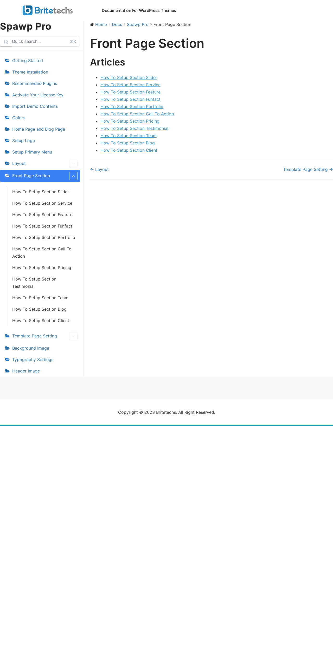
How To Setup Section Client (40, 320)
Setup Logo (23, 140)
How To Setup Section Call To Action (42, 252)
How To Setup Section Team (40, 297)
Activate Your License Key (37, 94)
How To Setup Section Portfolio (43, 237)
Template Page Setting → (308, 169)
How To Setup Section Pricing (41, 267)
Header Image (26, 370)
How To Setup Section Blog (39, 309)
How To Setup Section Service (42, 203)
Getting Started (27, 60)
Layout (19, 163)
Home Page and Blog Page (38, 129)
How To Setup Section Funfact (42, 226)
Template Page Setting (34, 335)
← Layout (99, 169)
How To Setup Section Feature (42, 214)
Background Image (30, 348)
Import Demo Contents (35, 106)
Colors (18, 117)
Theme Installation (30, 72)
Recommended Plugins (34, 83)
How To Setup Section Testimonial (34, 282)
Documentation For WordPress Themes (139, 10)
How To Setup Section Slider (40, 191)
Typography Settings (32, 359)
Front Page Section (31, 175)
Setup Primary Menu (32, 152)
